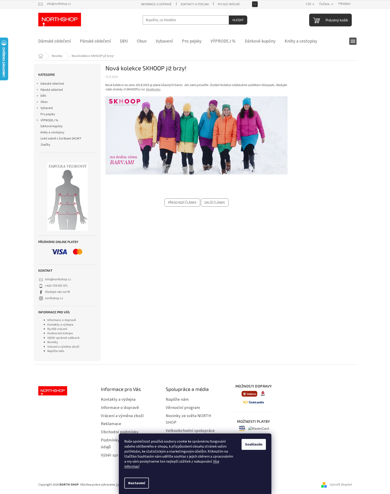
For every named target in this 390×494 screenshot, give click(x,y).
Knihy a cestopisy (52, 132)
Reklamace (111, 424)
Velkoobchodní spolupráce (190, 430)
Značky (45, 144)
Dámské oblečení (52, 83)
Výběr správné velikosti (63, 338)
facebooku (153, 89)
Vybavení (47, 108)
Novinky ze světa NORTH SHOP (188, 419)
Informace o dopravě (156, 4)
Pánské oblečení (52, 90)
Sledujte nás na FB (57, 292)
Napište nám (55, 351)
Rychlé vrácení (229, 4)
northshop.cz (54, 298)
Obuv (44, 102)
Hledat (238, 20)
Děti (43, 96)
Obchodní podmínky (119, 432)
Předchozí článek (182, 202)
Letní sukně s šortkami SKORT (61, 138)
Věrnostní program (183, 407)
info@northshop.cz (58, 279)
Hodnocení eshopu (60, 333)
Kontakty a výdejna (195, 4)
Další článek (214, 202)
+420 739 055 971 (56, 286)
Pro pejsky (48, 114)
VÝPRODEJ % (49, 120)
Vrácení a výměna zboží (63, 347)
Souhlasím (254, 444)
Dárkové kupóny (52, 126)
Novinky (52, 342)
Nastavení (136, 483)
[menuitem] (54, 41)
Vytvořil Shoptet (341, 484)
